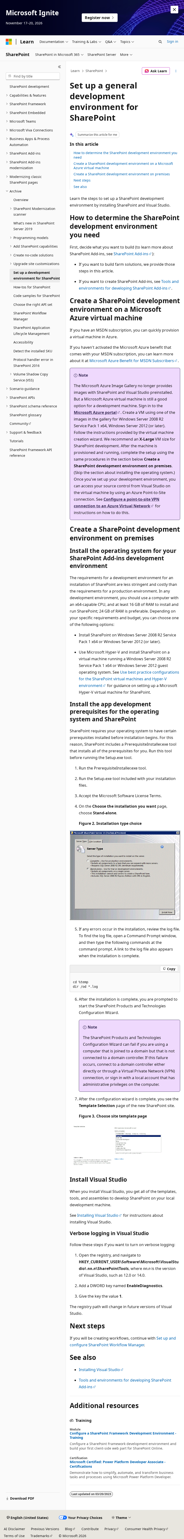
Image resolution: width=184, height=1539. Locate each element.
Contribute (90, 1529)
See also (80, 186)
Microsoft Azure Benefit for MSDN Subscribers (131, 360)
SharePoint (94, 70)
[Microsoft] (9, 42)
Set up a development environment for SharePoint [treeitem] (36, 275)
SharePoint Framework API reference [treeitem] (31, 452)
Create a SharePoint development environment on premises (122, 174)
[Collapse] (59, 67)
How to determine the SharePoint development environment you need (125, 155)
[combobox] (33, 76)
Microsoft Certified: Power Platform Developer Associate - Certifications (118, 1464)
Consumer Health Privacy (145, 1529)
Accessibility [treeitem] (23, 342)
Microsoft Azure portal (95, 412)
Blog (68, 1529)
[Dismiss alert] (174, 9)
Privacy (110, 1529)
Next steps (82, 180)
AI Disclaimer (14, 1529)
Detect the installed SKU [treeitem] (32, 351)
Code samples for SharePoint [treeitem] (36, 295)
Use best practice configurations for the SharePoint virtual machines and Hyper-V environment (129, 679)
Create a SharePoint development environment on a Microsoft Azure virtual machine (123, 165)
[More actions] (176, 71)
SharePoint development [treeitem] (29, 86)
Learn (75, 70)
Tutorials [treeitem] (16, 441)
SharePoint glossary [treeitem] (25, 415)
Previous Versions (45, 1529)
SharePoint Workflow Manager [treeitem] (29, 316)
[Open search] (160, 41)
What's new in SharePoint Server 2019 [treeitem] (33, 226)
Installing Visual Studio (97, 1215)
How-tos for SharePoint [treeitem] (31, 287)
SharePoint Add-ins (131, 253)
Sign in (172, 41)
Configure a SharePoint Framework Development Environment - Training (123, 1435)
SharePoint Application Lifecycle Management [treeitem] (31, 330)
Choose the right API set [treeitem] (32, 304)
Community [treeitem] (19, 423)
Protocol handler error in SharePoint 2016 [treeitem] (33, 362)
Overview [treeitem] (20, 200)
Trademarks (39, 1536)
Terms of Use (14, 1536)
